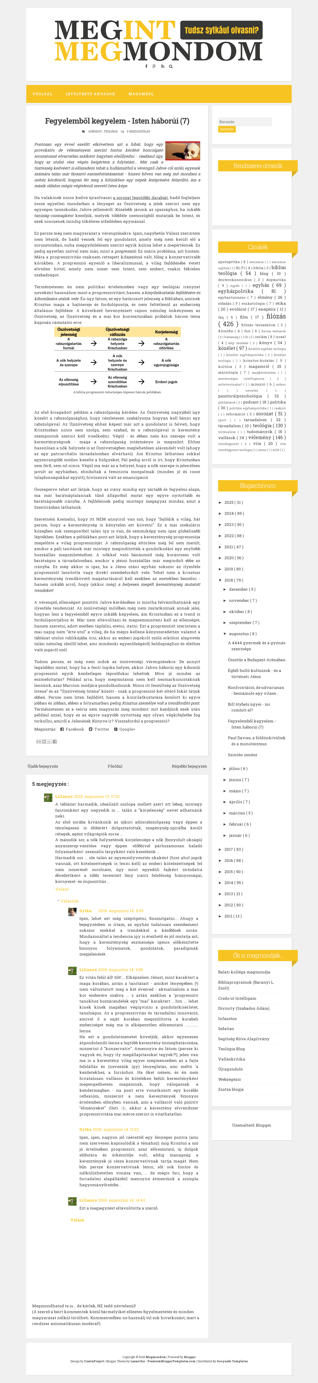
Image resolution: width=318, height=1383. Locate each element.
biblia (259, 267)
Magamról (141, 94)
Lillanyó (64, 796)
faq (222, 317)
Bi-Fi (241, 267)
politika (278, 402)
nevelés (256, 390)
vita (258, 443)
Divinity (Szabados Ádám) (244, 1008)
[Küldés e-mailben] (38, 741)
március (237, 813)
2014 (229, 882)
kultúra (226, 366)
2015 (229, 871)
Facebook (74, 729)
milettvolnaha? (231, 384)
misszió (259, 384)
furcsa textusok (273, 331)
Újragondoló (230, 1069)
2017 (229, 849)
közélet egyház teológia (267, 349)
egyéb (236, 286)
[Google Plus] (155, 66)
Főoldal (43, 94)
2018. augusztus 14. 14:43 (121, 1200)
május (235, 790)
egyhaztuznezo (232, 297)
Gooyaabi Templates (232, 1361)
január (236, 835)
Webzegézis (229, 1079)
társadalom (230, 425)
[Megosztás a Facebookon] (54, 741)
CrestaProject (94, 1361)
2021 (229, 546)
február (236, 824)
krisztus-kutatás (260, 360)
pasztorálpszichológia (242, 396)
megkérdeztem (265, 372)
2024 (229, 513)
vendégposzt (229, 444)
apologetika (229, 261)
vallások (227, 437)
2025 (229, 502)
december (239, 589)
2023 (229, 524)
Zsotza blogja (231, 1089)
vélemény (260, 437)
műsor (281, 384)
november (239, 600)
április (236, 801)
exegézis (267, 309)
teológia (111, 131)
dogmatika (276, 279)
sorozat (95, 131)
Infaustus (227, 1018)
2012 (229, 905)
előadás (225, 303)
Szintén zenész (242, 754)
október (237, 611)
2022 (229, 535)
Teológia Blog (231, 1048)
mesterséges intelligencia (244, 378)
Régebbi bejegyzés (189, 766)
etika (281, 303)
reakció (280, 408)
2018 (229, 580)
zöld (276, 450)
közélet (227, 348)
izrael (280, 336)
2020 (229, 557)
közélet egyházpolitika (245, 355)
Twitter (100, 729)
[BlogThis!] (44, 741)
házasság (231, 337)
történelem (228, 432)
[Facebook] (147, 66)
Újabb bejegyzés (42, 766)
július (235, 768)
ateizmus (257, 262)
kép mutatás (239, 343)
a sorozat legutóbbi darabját (140, 197)
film (245, 317)
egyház (262, 285)
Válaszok (69, 901)
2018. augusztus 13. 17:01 (97, 796)
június (235, 779)
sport (224, 420)
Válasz (62, 889)
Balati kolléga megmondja (244, 972)
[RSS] (163, 66)
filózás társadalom (259, 324)
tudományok (261, 431)
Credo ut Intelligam (237, 998)
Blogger (263, 1125)
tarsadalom (257, 419)
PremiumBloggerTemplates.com (171, 1361)
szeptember (241, 622)
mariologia (229, 372)
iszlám (261, 336)
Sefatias (226, 1028)
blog (266, 273)
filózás (276, 316)
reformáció (236, 414)
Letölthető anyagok (90, 94)
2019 (229, 569)
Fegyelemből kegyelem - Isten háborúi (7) (117, 120)
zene (262, 450)
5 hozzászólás (138, 131)
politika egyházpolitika (248, 408)
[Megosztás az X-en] (49, 741)
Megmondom (156, 1357)
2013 (229, 893)
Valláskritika (231, 1059)
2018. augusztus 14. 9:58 (120, 969)
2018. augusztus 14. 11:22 (116, 1129)
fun (248, 331)
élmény (266, 297)
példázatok (227, 402)
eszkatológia (254, 303)
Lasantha (137, 1361)
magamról (260, 366)
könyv (266, 342)
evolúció (239, 309)
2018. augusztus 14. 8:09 (120, 910)
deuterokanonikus (236, 279)
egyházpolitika (240, 291)
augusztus (239, 633)
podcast (251, 402)
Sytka (85, 910)
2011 (228, 916)
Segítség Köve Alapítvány (244, 1038)
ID (247, 337)
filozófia (226, 331)
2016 (229, 860)
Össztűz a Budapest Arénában (257, 659)
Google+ (126, 729)
